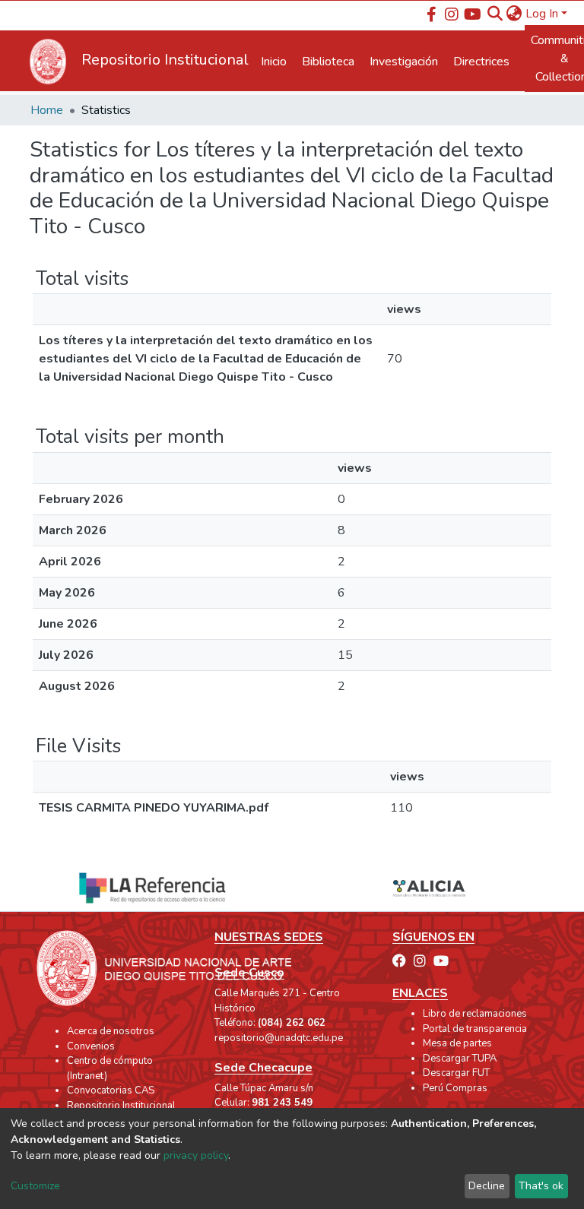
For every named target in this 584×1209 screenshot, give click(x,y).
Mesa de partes (457, 1043)
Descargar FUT (456, 1073)
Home (46, 110)
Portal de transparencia (475, 1029)
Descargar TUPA (460, 1058)
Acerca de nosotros (110, 1031)
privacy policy (195, 1155)
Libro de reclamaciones (475, 1014)
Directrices (481, 61)
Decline (486, 1186)
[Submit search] (495, 14)
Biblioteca (328, 61)
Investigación (404, 61)
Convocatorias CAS (110, 1090)
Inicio (274, 61)
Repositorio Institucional (121, 1105)
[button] (514, 14)
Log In (541, 13)
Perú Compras (455, 1088)
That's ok (541, 1186)
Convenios (91, 1046)
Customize (35, 1186)
